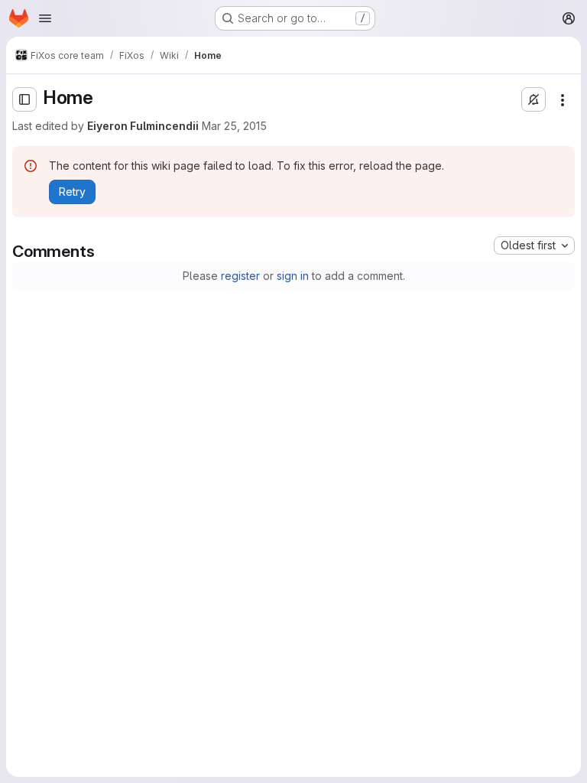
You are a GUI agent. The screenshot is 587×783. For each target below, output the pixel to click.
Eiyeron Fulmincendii (143, 125)
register (240, 275)
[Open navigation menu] (45, 18)
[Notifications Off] (533, 99)
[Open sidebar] (24, 99)
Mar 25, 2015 (234, 125)
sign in (293, 275)
